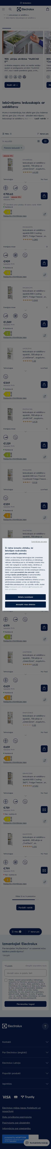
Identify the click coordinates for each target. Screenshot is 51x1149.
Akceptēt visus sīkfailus (25, 604)
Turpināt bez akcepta (39, 541)
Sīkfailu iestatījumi (25, 597)
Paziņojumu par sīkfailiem (18, 587)
